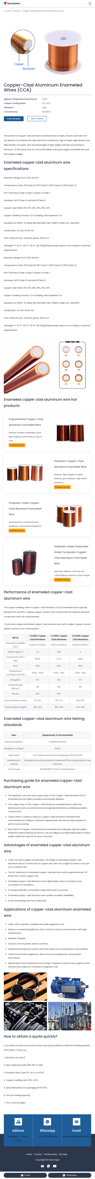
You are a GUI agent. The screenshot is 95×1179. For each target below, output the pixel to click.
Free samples (13, 118)
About (29, 1154)
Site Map (63, 1154)
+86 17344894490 (47, 1136)
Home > (10, 11)
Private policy (50, 1154)
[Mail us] (42, 1166)
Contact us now (17, 445)
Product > (18, 11)
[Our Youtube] (54, 1166)
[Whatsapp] (48, 1166)
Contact (38, 1154)
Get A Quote (37, 118)
